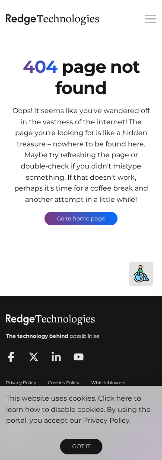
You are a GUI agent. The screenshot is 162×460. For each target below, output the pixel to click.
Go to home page (81, 218)
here (124, 398)
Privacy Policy (106, 420)
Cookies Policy (63, 382)
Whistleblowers (108, 382)
